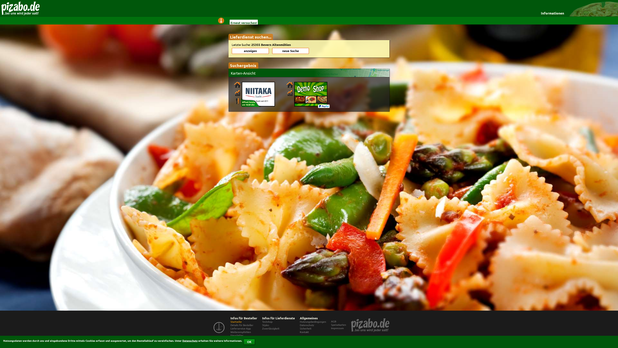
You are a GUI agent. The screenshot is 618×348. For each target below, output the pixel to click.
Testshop (267, 321)
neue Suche (290, 51)
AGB (333, 321)
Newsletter (236, 335)
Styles (265, 325)
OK (249, 342)
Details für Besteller (241, 325)
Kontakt (304, 332)
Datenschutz (190, 340)
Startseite (236, 321)
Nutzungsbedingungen (313, 321)
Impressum (337, 328)
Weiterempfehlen (240, 332)
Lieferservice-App (240, 328)
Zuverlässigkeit (270, 328)
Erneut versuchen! (244, 23)
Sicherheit (305, 328)
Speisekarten (338, 324)
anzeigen (250, 51)
